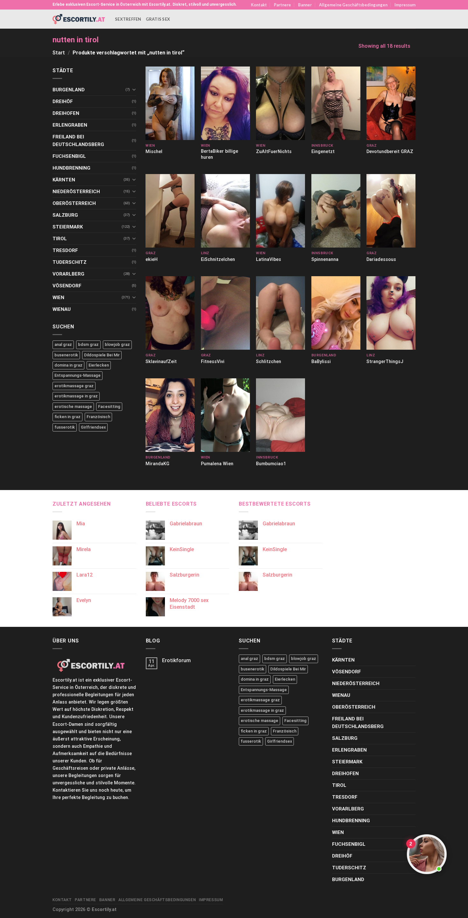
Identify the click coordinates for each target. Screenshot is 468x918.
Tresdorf (65, 250)
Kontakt (259, 4)
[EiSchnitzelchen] (225, 211)
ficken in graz (67, 416)
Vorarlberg (68, 274)
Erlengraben (70, 125)
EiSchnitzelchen (218, 259)
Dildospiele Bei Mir (102, 355)
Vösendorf (67, 286)
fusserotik (64, 427)
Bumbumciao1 (271, 463)
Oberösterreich (74, 203)
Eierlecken (99, 365)
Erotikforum (176, 660)
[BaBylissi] (335, 313)
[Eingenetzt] (335, 103)
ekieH (151, 259)
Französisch (98, 416)
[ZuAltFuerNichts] (280, 103)
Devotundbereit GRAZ (389, 151)
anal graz (63, 344)
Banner (305, 4)
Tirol (60, 239)
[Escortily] (79, 19)
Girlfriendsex (93, 427)
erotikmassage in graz (76, 396)
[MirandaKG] (170, 415)
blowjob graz (117, 344)
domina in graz (68, 365)
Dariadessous (381, 259)
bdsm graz (88, 344)
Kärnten (64, 180)
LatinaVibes (268, 259)
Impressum (404, 4)
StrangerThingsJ (384, 361)
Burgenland (69, 90)
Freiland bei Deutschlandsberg (78, 140)
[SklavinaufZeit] (170, 313)
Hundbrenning (71, 168)
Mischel (153, 151)
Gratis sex (158, 19)
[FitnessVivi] (225, 313)
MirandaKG (157, 463)
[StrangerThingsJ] (390, 313)
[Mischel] (170, 103)
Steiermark (68, 227)
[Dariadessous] (390, 211)
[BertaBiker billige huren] (225, 103)
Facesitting (109, 406)
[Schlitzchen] (280, 313)
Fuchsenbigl (69, 156)
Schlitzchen (268, 361)
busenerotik (66, 355)
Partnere (282, 4)
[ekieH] (170, 211)
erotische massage (73, 406)
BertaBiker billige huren (219, 154)
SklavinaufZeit (161, 361)
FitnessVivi (212, 361)
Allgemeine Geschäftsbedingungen (353, 4)
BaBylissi (321, 361)
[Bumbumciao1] (280, 415)
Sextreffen (128, 19)
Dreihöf (63, 101)
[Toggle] (133, 89)
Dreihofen (66, 113)
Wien (58, 297)
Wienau (62, 309)
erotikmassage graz (74, 385)
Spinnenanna (324, 259)
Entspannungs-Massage (77, 375)
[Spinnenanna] (335, 211)
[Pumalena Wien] (225, 415)
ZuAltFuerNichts (274, 151)
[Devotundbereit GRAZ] (390, 103)
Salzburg (65, 215)
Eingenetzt (323, 151)
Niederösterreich (76, 191)
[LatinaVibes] (280, 211)
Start (59, 53)
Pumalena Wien (217, 463)
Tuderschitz (70, 262)
